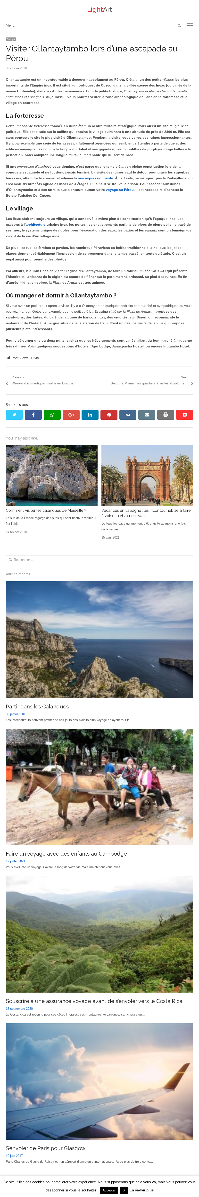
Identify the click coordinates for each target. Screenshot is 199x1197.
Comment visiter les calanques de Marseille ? (46, 510)
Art (99, 10)
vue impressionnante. (96, 178)
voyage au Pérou (120, 190)
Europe (11, 39)
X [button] (124, 1190)
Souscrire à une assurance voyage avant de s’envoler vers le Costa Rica (94, 1001)
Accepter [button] (109, 1190)
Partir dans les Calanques (37, 706)
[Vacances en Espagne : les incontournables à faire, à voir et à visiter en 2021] (147, 448)
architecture (36, 224)
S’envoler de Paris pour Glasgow (45, 1148)
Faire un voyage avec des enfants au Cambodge (66, 854)
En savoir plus (141, 1190)
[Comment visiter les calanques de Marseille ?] (52, 448)
